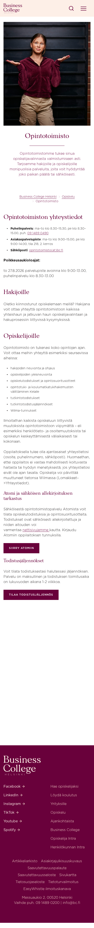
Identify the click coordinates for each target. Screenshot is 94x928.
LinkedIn (13, 795)
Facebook (14, 786)
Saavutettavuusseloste (37, 875)
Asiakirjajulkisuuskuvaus (61, 861)
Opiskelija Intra (63, 838)
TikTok (11, 812)
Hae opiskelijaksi (64, 786)
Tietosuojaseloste (30, 882)
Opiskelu (68, 196)
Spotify (11, 830)
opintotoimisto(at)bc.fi (46, 250)
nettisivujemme (36, 530)
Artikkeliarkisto (24, 861)
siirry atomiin (21, 548)
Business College (65, 830)
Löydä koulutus (63, 795)
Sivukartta (67, 875)
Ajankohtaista (62, 821)
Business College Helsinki (38, 196)
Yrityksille (58, 804)
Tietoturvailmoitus (63, 882)
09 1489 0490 (38, 233)
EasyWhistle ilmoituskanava (47, 889)
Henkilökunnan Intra (67, 847)
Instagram (14, 804)
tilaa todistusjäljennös (31, 594)
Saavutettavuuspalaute (47, 868)
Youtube (12, 821)
